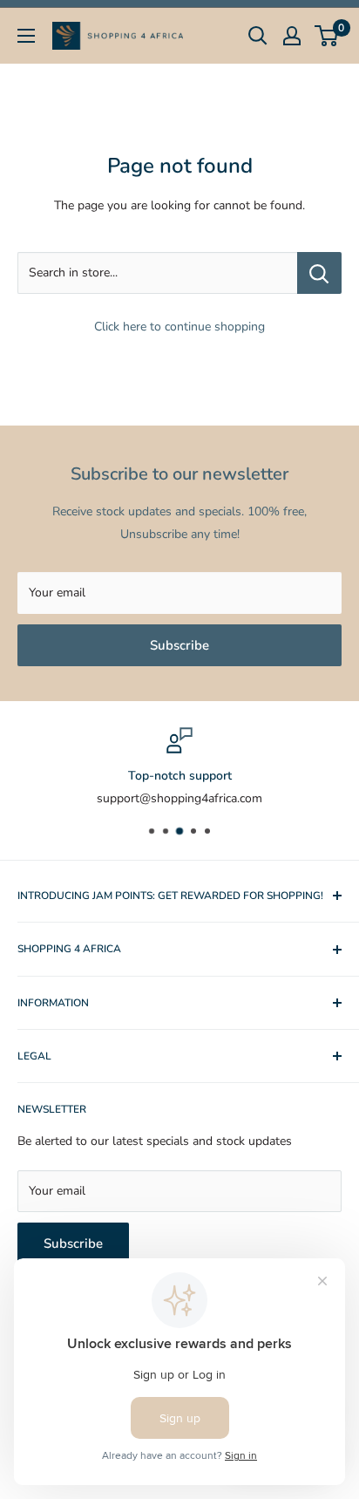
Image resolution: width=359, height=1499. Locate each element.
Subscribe (179, 645)
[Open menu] (26, 36)
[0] (327, 35)
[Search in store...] (319, 273)
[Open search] (258, 35)
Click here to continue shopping (179, 326)
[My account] (292, 35)
